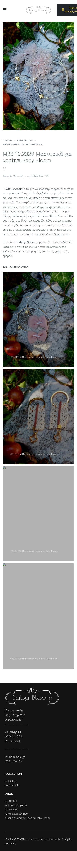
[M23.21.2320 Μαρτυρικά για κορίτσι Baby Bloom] (38, 319)
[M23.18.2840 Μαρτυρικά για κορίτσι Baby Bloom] (38, 416)
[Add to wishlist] (4, 169)
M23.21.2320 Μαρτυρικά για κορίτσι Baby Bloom (34, 356)
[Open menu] (5, 9)
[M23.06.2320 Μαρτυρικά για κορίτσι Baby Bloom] (38, 513)
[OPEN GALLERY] (38, 76)
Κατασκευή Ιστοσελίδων (44, 839)
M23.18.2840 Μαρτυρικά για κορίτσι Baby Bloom (34, 454)
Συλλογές (7, 140)
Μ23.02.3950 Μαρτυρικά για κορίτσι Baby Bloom (34, 658)
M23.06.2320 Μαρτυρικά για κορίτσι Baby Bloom (34, 551)
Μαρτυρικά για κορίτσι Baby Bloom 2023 (23, 144)
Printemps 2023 (25, 140)
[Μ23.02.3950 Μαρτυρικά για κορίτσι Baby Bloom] (38, 616)
